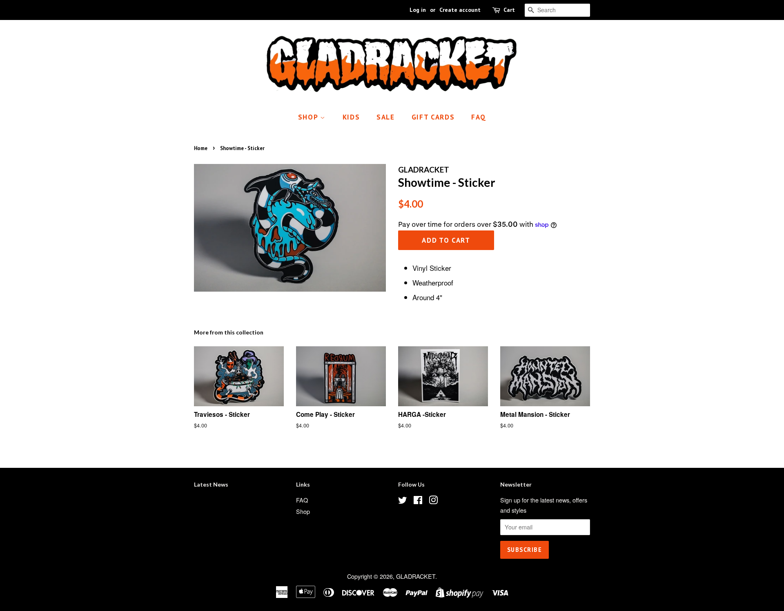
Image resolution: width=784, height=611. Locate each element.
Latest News (211, 484)
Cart (509, 9)
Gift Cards (433, 117)
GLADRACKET (415, 576)
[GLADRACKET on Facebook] (418, 501)
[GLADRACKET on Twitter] (402, 501)
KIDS (351, 117)
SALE (385, 117)
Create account (460, 9)
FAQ (478, 117)
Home (200, 148)
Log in (418, 9)
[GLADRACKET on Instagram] (433, 501)
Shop (309, 117)
